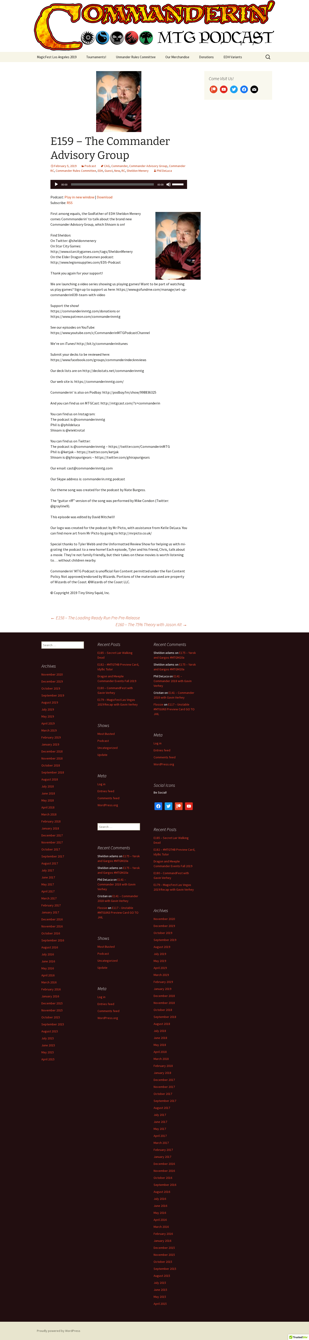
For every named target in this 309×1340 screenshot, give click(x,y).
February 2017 (51, 905)
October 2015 (50, 1017)
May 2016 (47, 968)
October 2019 (50, 688)
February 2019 (51, 737)
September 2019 (52, 695)
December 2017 (52, 835)
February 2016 (51, 989)
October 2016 (50, 933)
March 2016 (49, 982)
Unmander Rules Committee (136, 57)
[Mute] (168, 184)
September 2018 (52, 772)
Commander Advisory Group (148, 166)
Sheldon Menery (138, 171)
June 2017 (48, 877)
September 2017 (52, 856)
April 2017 (48, 891)
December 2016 (52, 919)
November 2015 (52, 1010)
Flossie (158, 704)
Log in (158, 743)
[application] (118, 184)
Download (104, 197)
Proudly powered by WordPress (58, 1331)
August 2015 (49, 1031)
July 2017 (47, 870)
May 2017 (47, 884)
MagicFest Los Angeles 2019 (56, 57)
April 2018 (48, 807)
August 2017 (49, 863)
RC (123, 171)
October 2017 (50, 849)
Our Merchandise (177, 57)
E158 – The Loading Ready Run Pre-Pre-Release (95, 617)
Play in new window (79, 197)
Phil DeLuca (164, 171)
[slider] (178, 184)
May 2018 (47, 800)
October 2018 (50, 765)
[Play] (56, 184)
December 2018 (52, 751)
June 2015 (48, 1045)
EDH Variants (232, 57)
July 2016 (47, 954)
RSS (70, 202)
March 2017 (49, 898)
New (117, 171)
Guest (109, 171)
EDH (100, 171)
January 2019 (50, 744)
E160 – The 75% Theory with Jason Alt (151, 624)
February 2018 (51, 821)
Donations (206, 57)
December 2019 (52, 681)
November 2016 (52, 926)
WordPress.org (164, 764)
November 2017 (52, 842)
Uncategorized (107, 748)
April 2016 (48, 975)
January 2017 (50, 912)
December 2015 (52, 1003)
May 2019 (47, 716)
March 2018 (49, 814)
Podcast (90, 166)
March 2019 (49, 730)
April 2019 (48, 723)
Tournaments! (96, 57)
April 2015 (48, 1059)
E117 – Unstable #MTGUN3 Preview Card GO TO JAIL (174, 709)
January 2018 (50, 828)
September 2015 (52, 1024)
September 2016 (52, 940)
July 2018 (47, 786)
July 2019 (47, 709)
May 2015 (47, 1052)
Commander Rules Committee (76, 171)
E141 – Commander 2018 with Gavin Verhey (173, 681)
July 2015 (47, 1038)
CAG (107, 166)
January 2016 (50, 996)
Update (102, 755)
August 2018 (49, 779)
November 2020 (52, 674)
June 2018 (48, 793)
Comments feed (165, 757)
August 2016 (49, 947)
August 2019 (49, 702)
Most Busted (106, 734)
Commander (119, 166)
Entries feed (162, 750)
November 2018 (52, 758)
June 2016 (48, 961)
